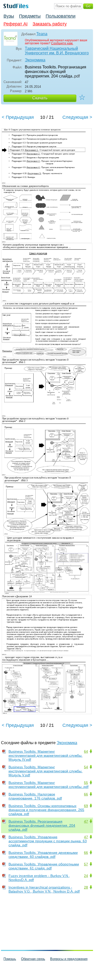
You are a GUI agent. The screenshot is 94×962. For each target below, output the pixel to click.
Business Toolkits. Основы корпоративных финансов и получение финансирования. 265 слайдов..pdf (46, 810)
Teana (41, 34)
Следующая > (77, 117)
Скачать (39, 98)
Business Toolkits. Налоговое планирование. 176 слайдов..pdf (35, 796)
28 (86, 887)
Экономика (35, 60)
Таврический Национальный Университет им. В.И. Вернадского (57, 50)
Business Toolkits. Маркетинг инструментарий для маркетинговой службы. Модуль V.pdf (45, 771)
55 (86, 783)
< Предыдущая (18, 117)
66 (86, 794)
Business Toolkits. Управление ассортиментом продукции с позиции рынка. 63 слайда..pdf (48, 841)
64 (86, 751)
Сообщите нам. (62, 43)
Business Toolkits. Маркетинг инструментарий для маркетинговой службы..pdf (48, 785)
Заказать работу (50, 23)
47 (86, 821)
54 (86, 767)
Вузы (9, 16)
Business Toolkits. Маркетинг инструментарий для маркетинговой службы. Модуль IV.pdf (45, 755)
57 (86, 864)
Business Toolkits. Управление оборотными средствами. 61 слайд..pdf (44, 866)
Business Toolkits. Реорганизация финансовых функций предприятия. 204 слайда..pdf (42, 825)
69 (86, 806)
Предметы (30, 16)
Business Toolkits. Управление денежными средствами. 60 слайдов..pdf (43, 855)
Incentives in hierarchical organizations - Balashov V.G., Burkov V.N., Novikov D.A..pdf (44, 889)
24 (86, 876)
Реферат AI (16, 23)
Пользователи (60, 16)
